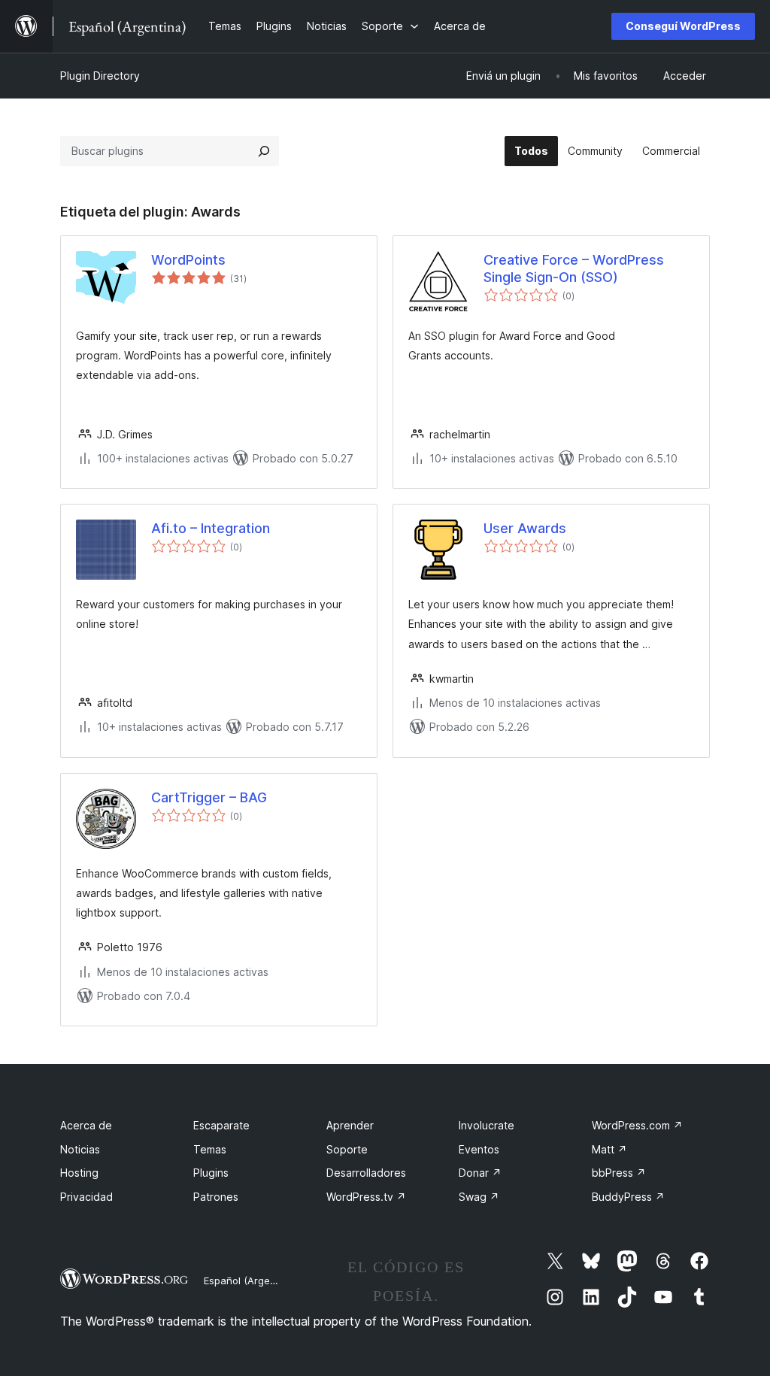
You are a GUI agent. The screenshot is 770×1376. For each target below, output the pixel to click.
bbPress (619, 1172)
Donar (480, 1172)
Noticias (80, 1149)
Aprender (350, 1125)
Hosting (79, 1172)
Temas (209, 1149)
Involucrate (486, 1125)
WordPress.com (637, 1125)
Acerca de (86, 1125)
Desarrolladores (366, 1172)
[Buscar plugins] (264, 151)
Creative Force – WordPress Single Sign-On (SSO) (574, 268)
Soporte (347, 1149)
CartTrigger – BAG (209, 797)
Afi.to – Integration (210, 528)
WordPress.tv (366, 1196)
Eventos (479, 1149)
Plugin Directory (100, 75)
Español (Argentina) (250, 1280)
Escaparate (221, 1125)
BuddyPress (628, 1196)
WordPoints (188, 260)
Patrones (215, 1196)
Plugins (211, 1172)
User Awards (525, 528)
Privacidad (86, 1196)
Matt (609, 1149)
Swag (479, 1196)
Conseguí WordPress (683, 26)
